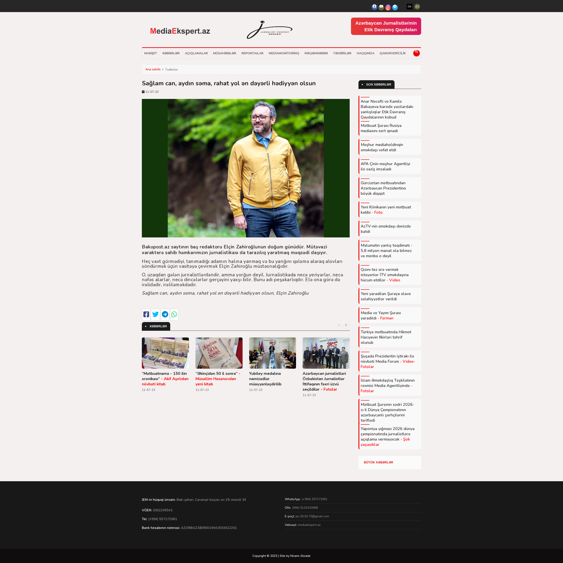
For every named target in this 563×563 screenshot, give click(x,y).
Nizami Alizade (300, 556)
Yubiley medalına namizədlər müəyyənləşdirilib (265, 379)
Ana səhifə (153, 69)
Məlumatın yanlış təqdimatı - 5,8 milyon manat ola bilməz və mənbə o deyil (386, 251)
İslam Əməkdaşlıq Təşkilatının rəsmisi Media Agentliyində (388, 386)
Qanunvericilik (393, 53)
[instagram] (388, 7)
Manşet (150, 53)
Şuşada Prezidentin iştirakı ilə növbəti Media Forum (388, 361)
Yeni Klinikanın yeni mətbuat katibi (386, 209)
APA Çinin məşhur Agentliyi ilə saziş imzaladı (385, 166)
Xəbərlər (171, 53)
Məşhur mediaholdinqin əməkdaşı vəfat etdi (382, 147)
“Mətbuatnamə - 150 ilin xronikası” (165, 379)
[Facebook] (374, 7)
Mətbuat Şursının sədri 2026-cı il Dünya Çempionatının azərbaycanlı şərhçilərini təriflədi (387, 412)
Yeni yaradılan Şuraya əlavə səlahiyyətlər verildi (386, 296)
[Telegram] (395, 7)
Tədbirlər (342, 53)
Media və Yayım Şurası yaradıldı (381, 315)
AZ (417, 6)
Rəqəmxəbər (316, 53)
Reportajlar (252, 53)
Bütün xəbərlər (378, 462)
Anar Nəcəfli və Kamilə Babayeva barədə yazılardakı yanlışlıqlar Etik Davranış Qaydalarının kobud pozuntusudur (387, 112)
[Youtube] (381, 7)
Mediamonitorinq (284, 53)
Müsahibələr (224, 53)
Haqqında (365, 53)
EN (409, 6)
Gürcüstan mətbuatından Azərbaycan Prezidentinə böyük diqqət (383, 188)
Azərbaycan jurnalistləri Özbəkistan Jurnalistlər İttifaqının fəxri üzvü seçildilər (324, 381)
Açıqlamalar (196, 53)
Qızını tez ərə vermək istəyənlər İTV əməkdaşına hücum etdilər (385, 275)
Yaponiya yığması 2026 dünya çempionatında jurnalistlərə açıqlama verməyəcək (388, 436)
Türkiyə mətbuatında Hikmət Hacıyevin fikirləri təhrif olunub (386, 337)
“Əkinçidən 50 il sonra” (218, 379)
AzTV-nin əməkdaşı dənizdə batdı (386, 229)
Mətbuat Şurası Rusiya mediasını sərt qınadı (381, 128)
